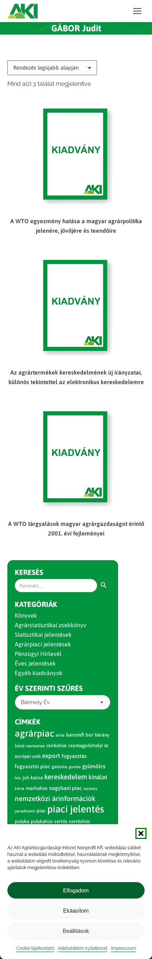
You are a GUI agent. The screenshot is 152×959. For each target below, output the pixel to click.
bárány (102, 735)
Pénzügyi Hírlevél (38, 653)
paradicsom (25, 811)
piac (41, 811)
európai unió (28, 756)
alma (60, 735)
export (51, 755)
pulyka (22, 821)
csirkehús (56, 745)
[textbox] (35, 702)
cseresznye (35, 746)
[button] (141, 833)
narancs (90, 788)
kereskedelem (65, 777)
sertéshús (79, 821)
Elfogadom (76, 890)
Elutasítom (76, 910)
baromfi (75, 735)
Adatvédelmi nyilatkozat (82, 948)
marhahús (37, 788)
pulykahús (42, 821)
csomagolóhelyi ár (88, 745)
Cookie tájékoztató (35, 948)
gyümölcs (93, 766)
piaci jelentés (75, 809)
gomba (75, 767)
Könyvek (26, 615)
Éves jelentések (35, 663)
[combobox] (62, 702)
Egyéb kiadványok (38, 673)
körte (19, 788)
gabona (59, 766)
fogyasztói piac (32, 766)
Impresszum (123, 948)
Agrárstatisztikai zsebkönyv (50, 625)
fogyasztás (74, 756)
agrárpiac (34, 733)
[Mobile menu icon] (137, 11)
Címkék (28, 721)
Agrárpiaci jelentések (43, 644)
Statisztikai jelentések (43, 634)
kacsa (37, 777)
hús (18, 778)
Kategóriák (36, 604)
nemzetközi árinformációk (55, 798)
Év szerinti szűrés (49, 688)
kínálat (98, 777)
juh (26, 777)
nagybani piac (65, 788)
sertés (61, 821)
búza (19, 745)
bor (89, 735)
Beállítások (76, 931)
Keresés (29, 572)
